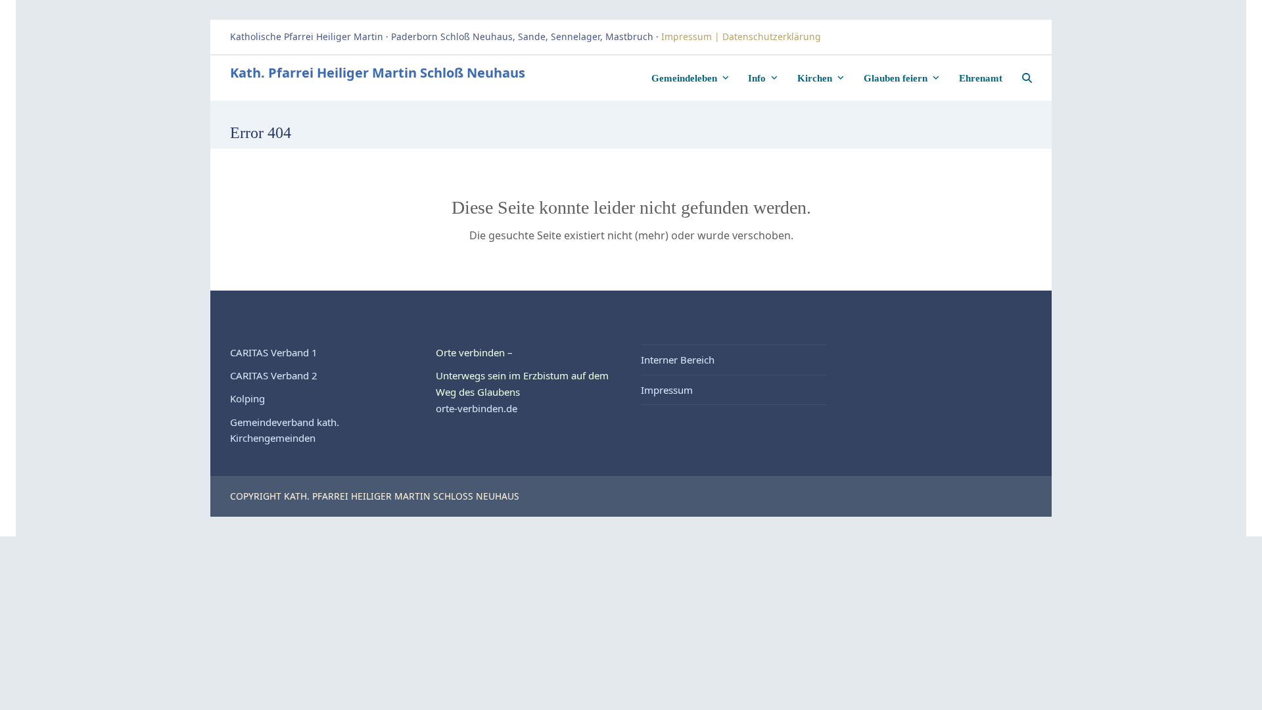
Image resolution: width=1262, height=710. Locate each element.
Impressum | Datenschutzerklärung (742, 36)
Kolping (247, 398)
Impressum (667, 389)
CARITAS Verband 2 (273, 375)
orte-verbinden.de (476, 408)
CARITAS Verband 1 (273, 352)
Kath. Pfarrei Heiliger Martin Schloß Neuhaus (377, 73)
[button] (1027, 77)
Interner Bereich (677, 359)
